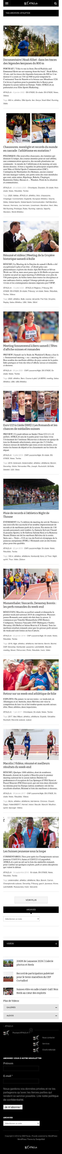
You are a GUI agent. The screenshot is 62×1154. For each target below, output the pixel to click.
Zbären (22, 559)
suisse (28, 719)
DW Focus (31, 3)
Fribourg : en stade (35, 291)
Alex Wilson (17, 716)
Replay (6, 302)
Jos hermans (24, 205)
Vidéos (19, 807)
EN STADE (30, 92)
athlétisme (45, 463)
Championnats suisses (12, 883)
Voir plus (31, 900)
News (56, 92)
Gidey (5, 202)
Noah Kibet (46, 100)
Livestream (35, 205)
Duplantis (28, 198)
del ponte (36, 299)
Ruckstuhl (42, 466)
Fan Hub (44, 299)
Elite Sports (26, 100)
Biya (38, 880)
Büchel (53, 643)
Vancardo (33, 886)
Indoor (31, 804)
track (43, 650)
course (28, 299)
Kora (42, 556)
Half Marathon (51, 202)
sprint (5, 559)
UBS (24, 302)
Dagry (5, 804)
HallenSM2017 (15, 804)
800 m (10, 100)
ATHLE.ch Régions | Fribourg (37, 287)
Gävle (14, 466)
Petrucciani (21, 650)
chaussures (45, 195)
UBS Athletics (21, 381)
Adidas (16, 195)
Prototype (18, 208)
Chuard (51, 801)
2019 (10, 463)
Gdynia (51, 198)
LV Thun (48, 556)
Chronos (43, 801)
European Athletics (40, 198)
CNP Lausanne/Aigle (32, 370)
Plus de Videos (11, 1000)
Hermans (14, 205)
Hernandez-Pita (24, 466)
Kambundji (35, 556)
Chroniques (32, 187)
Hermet (25, 804)
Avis (38, 195)
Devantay (7, 466)
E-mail (8, 1076)
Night (55, 556)
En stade (39, 92)
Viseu (17, 469)
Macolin (48, 646)
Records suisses (18, 719)
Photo (28, 650)
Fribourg (34, 883)
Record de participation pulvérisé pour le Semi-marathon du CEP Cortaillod (35, 977)
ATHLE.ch (7, 92)
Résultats (18, 190)
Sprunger (12, 807)
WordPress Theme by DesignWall (31, 1139)
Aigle (15, 643)
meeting (50, 378)
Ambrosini (17, 463)
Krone (55, 883)
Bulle (23, 299)
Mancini (45, 804)
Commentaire (17, 198)
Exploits (43, 716)
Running (55, 100)
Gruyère (51, 299)
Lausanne (30, 646)
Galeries (11, 1007)
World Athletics (17, 211)
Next (51, 205)
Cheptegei (7, 198)
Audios (10, 1016)
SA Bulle (50, 466)
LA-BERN (42, 378)
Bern (23, 378)
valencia (39, 208)
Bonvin (53, 463)
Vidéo (5, 103)
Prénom (8, 1063)
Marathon (44, 205)
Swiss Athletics (16, 302)
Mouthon (52, 804)
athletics (17, 100)
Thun (11, 559)
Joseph (34, 466)
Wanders (7, 211)
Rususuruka (19, 886)
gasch (41, 883)
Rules (25, 208)
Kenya (38, 100)
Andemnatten (27, 463)
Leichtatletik (39, 646)
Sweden (6, 469)
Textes (25, 190)
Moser (13, 650)
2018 (10, 643)
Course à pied (31, 378)
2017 (10, 716)
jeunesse (48, 883)
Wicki (35, 302)
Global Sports (14, 202)
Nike (56, 205)
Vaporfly (47, 208)
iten (33, 100)
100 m (10, 556)
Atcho (10, 801)
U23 (12, 469)
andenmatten (13, 880)
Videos (6, 95)
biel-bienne (39, 643)
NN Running (8, 208)
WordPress (52, 1135)
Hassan (6, 205)
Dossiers (41, 187)
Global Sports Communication (33, 202)
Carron (50, 880)
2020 (10, 195)
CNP (5, 646)
